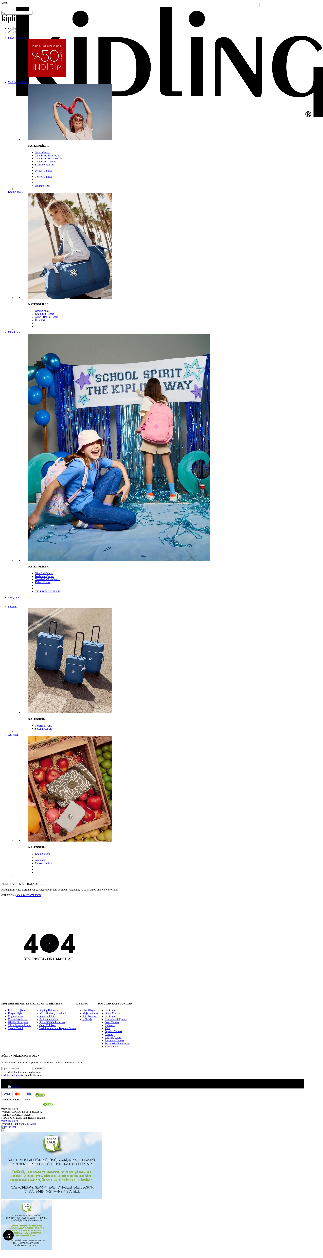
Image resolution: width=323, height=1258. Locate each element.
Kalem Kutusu (42, 582)
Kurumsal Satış (47, 1016)
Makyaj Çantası (43, 170)
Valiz (107, 1028)
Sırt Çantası (14, 597)
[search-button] (34, 13)
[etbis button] (13, 1086)
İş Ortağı (87, 1019)
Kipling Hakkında (49, 1010)
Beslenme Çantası (44, 164)
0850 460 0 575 (9, 1120)
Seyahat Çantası (43, 728)
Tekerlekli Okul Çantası (47, 579)
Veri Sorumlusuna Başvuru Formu (57, 1028)
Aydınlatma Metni (49, 1019)
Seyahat (12, 606)
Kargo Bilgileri (16, 1013)
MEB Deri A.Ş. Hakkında (53, 1013)
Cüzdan (109, 1034)
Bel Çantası (111, 1016)
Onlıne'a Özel (42, 185)
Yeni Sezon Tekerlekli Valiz (49, 158)
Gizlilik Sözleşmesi (18, 1022)
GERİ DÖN (7, 895)
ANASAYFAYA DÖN (28, 895)
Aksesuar (13, 734)
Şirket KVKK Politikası (52, 1022)
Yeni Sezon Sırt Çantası (47, 155)
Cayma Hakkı (15, 1016)
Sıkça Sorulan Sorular (19, 1025)
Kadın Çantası (15, 191)
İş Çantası (40, 319)
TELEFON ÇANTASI (47, 591)
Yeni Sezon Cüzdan (45, 161)
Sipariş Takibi (15, 1028)
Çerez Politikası (47, 1025)
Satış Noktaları (90, 1016)
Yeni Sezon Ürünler (18, 82)
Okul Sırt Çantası (44, 573)
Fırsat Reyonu (15, 37)
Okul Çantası (15, 332)
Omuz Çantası (42, 152)
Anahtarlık (40, 860)
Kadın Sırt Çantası (45, 313)
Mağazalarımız (90, 1013)
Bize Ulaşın (88, 1010)
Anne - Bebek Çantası (47, 316)
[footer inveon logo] (8, 1126)
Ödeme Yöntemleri (18, 1019)
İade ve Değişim (16, 1010)
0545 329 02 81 (27, 1123)
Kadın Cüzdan (42, 853)
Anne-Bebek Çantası (116, 1019)
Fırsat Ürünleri (8, 1235)
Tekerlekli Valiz (43, 725)
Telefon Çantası (43, 176)
